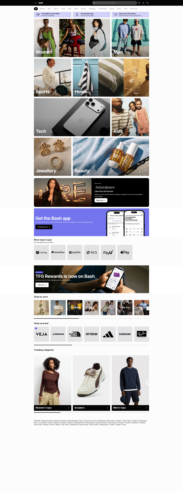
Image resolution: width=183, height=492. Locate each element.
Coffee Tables (126, 420)
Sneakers (70, 422)
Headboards (102, 420)
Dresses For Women (60, 420)
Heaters (135, 420)
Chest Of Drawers (101, 422)
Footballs (142, 422)
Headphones (74, 424)
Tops (62, 424)
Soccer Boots (43, 422)
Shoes (124, 424)
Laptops (118, 420)
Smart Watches (89, 422)
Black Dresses (83, 424)
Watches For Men (46, 420)
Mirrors (52, 424)
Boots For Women (54, 422)
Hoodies (127, 422)
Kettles (58, 424)
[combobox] (114, 3)
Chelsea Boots (103, 424)
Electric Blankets (72, 420)
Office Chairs (38, 424)
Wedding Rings (79, 422)
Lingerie (63, 422)
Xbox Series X (112, 422)
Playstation (134, 422)
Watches (46, 424)
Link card (41, 285)
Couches (86, 420)
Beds (67, 424)
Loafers (112, 424)
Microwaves (111, 420)
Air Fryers (94, 420)
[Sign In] (143, 3)
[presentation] (36, 8)
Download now (43, 227)
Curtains (118, 424)
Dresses (121, 422)
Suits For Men (94, 424)
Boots (81, 420)
